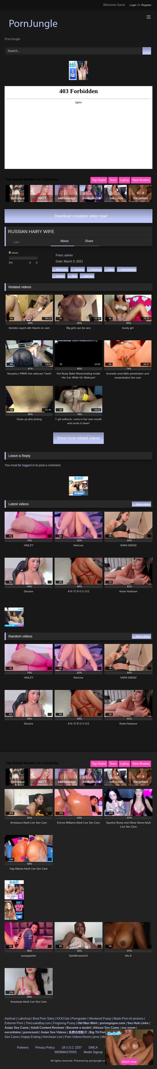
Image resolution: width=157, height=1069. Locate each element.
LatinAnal (24, 1018)
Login (133, 4)
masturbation (128, 269)
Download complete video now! (80, 216)
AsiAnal (10, 1018)
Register (146, 4)
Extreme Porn (14, 1023)
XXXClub (62, 1018)
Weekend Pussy (100, 1018)
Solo (74, 275)
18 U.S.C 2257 (72, 1047)
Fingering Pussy (64, 1023)
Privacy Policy (45, 1047)
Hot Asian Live (53, 1036)
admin (68, 255)
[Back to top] (145, 1057)
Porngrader (79, 1018)
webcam (88, 275)
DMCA (93, 1047)
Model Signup (93, 1052)
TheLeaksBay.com (38, 1023)
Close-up (96, 269)
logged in (28, 465)
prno (96, 1036)
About (64, 241)
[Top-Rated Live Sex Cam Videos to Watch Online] (78, 25)
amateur (79, 269)
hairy (111, 269)
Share (88, 241)
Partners (23, 1047)
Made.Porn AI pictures (128, 1018)
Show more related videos (78, 438)
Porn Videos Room (78, 1036)
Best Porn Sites (43, 1018)
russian (60, 275)
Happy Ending (31, 1036)
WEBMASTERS (66, 1052)
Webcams (61, 269)
